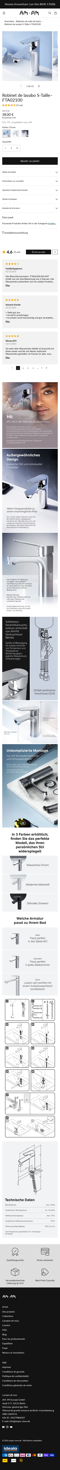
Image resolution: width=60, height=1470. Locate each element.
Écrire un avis (38, 252)
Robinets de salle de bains (28, 21)
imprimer (6, 1367)
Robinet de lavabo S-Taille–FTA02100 (22, 24)
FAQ (4, 1329)
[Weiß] (25, 133)
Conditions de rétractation (15, 1380)
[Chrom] (6, 133)
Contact (6, 1325)
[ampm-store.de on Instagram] (7, 1427)
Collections (7, 1316)
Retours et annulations (13, 1352)
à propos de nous (10, 1320)
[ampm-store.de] (29, 13)
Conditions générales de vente (17, 1385)
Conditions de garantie (13, 1371)
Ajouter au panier (30, 160)
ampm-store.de (15, 1440)
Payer (5, 1348)
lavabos (52, 223)
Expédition (7, 1343)
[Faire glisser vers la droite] (55, 4)
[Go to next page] (47, 368)
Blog (4, 1334)
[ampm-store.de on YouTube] (11, 1427)
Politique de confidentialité (15, 1376)
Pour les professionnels (13, 1338)
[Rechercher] (50, 13)
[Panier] (56, 13)
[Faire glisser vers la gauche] (5, 4)
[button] (9, 105)
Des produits (8, 1311)
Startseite (9, 21)
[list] (30, 56)
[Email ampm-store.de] (3, 1427)
